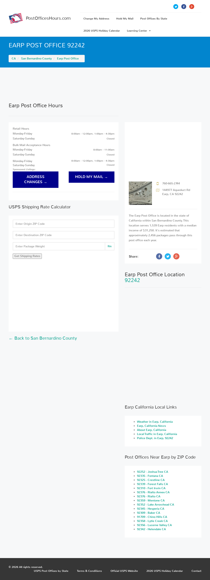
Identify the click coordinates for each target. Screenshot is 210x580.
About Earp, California (151, 430)
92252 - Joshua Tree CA (152, 472)
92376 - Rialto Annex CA (153, 492)
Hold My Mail (124, 18)
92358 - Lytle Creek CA (152, 521)
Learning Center (137, 30)
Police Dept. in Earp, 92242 (155, 438)
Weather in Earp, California (155, 422)
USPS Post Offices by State (51, 571)
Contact (196, 571)
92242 (132, 280)
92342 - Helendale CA (151, 529)
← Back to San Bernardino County (43, 338)
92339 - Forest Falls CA (152, 484)
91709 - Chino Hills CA (152, 517)
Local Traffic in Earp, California (157, 434)
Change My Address (96, 18)
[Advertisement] (105, 85)
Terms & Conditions (89, 571)
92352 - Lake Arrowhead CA (155, 505)
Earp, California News (151, 426)
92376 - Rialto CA (148, 496)
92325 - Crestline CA (151, 480)
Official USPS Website (124, 571)
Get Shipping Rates (27, 256)
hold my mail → (91, 177)
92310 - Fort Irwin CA (151, 488)
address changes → (35, 179)
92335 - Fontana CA (150, 476)
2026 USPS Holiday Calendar (101, 30)
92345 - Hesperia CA (150, 509)
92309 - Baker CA (148, 513)
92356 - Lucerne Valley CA (154, 525)
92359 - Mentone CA (151, 500)
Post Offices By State (153, 18)
